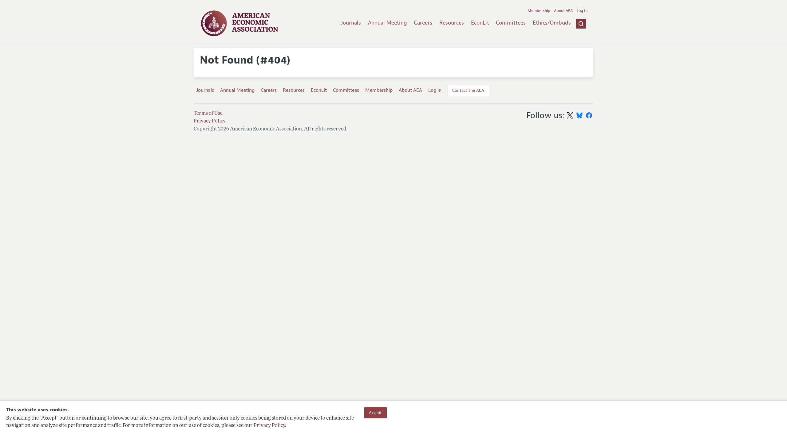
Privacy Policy (269, 425)
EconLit (480, 22)
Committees (511, 22)
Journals (351, 22)
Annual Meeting (387, 22)
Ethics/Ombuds (552, 22)
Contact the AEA (468, 90)
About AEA (563, 10)
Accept (375, 412)
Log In (582, 10)
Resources (451, 22)
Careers (423, 22)
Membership (539, 10)
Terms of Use (208, 113)
